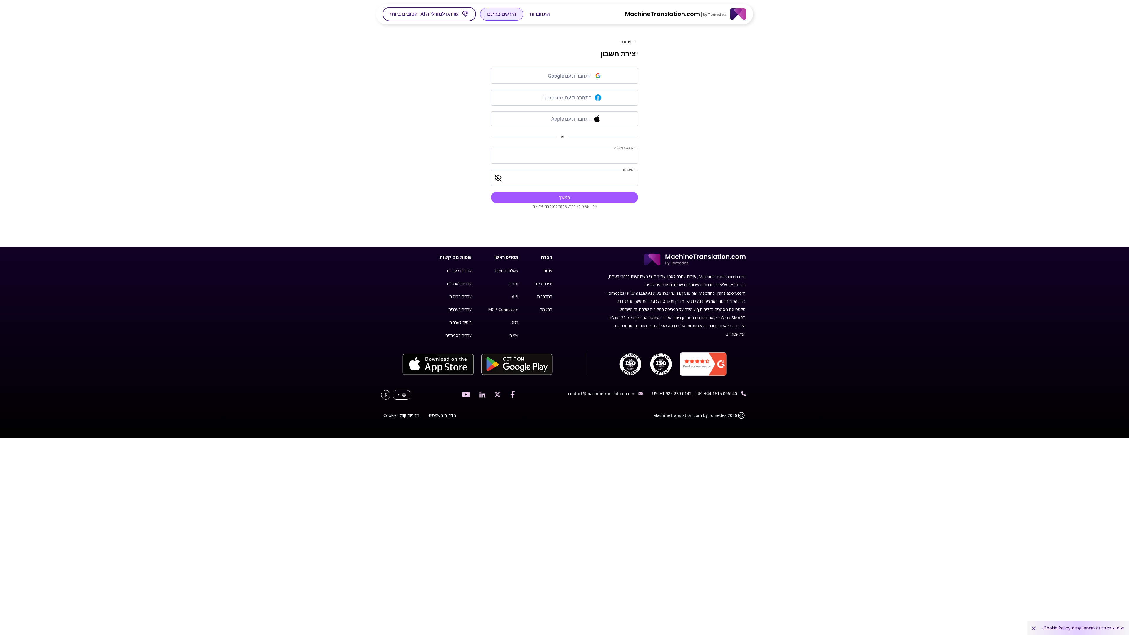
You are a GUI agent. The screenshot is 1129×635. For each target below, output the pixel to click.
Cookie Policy (1056, 628)
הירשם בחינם (501, 14)
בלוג (515, 322)
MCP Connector (503, 309)
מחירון (513, 283)
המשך (564, 197)
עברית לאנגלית (459, 283)
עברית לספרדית (458, 335)
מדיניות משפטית (442, 415)
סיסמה (628, 169)
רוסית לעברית (460, 322)
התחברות (540, 14)
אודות (547, 270)
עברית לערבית (460, 309)
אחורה (629, 41)
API (515, 296)
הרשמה (546, 309)
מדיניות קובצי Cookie (401, 415)
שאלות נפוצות (506, 270)
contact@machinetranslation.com (601, 393)
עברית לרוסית (460, 296)
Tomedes (717, 415)
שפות (513, 335)
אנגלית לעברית (459, 270)
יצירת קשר (543, 283)
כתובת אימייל (623, 147)
